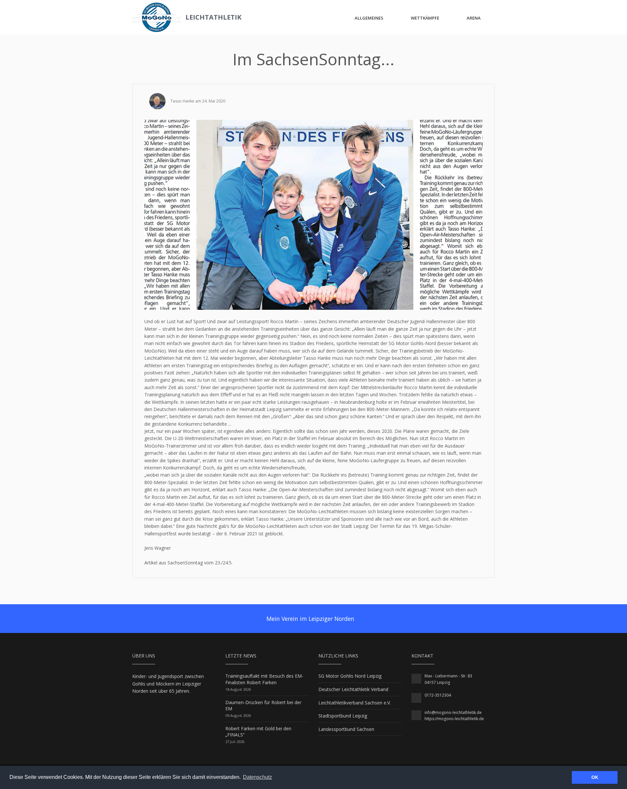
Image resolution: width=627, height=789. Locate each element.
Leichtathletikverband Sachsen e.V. (354, 703)
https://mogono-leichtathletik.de (454, 718)
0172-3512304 (438, 695)
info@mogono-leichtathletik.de (453, 712)
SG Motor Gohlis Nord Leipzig (349, 676)
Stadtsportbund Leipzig (342, 716)
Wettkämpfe (425, 18)
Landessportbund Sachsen (346, 729)
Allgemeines (369, 18)
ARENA (474, 18)
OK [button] (594, 777)
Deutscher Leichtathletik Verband (353, 689)
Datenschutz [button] (257, 777)
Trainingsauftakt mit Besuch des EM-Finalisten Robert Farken (264, 679)
